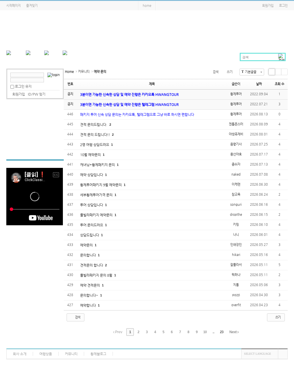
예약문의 (87, 245)
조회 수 (279, 84)
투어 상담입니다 (92, 205)
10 (205, 332)
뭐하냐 (236, 275)
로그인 (283, 5)
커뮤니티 (84, 71)
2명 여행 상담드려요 (95, 145)
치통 (236, 285)
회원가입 (268, 5)
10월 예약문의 (91, 155)
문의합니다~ (89, 295)
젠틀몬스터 (236, 124)
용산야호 (236, 154)
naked (236, 174)
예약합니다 (88, 305)
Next (233, 332)
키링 (236, 224)
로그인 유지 (23, 86)
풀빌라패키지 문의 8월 (96, 275)
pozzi (236, 295)
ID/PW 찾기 (36, 94)
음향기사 (236, 144)
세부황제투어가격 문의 (96, 195)
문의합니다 (88, 255)
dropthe (236, 214)
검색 (215, 72)
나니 (236, 234)
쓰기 (230, 72)
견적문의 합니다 (92, 265)
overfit (236, 305)
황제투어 (236, 94)
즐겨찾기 (32, 5)
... (213, 332)
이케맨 (236, 184)
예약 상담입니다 (92, 175)
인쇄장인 (236, 245)
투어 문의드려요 (92, 225)
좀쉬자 (236, 164)
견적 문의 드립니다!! (95, 135)
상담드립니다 (90, 235)
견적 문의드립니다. (94, 125)
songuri (236, 204)
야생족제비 (236, 134)
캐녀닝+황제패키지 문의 (98, 165)
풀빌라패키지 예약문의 (96, 215)
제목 (152, 84)
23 (221, 332)
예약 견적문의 (90, 285)
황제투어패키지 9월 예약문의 (101, 185)
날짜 (259, 84)
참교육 (236, 194)
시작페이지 (13, 5)
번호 (70, 84)
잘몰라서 (236, 265)
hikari (236, 255)
